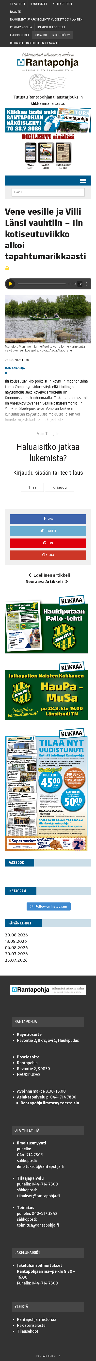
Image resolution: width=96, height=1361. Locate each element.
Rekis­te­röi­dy (61, 35)
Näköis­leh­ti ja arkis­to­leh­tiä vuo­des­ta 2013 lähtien (46, 19)
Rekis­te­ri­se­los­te (31, 1325)
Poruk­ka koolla (21, 27)
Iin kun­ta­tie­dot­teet (51, 27)
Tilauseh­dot (27, 1331)
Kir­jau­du (41, 35)
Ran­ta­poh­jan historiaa (36, 1319)
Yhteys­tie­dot (62, 4)
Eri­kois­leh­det (19, 35)
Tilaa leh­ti (17, 4)
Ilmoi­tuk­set (39, 4)
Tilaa (32, 487)
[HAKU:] (48, 192)
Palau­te (15, 11)
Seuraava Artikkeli (44, 581)
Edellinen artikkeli (51, 575)
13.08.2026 (16, 941)
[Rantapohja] (48, 72)
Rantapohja (15, 368)
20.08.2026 (16, 935)
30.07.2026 (16, 953)
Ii (6, 373)
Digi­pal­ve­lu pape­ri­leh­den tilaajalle (34, 43)
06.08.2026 (16, 947)
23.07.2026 (16, 960)
